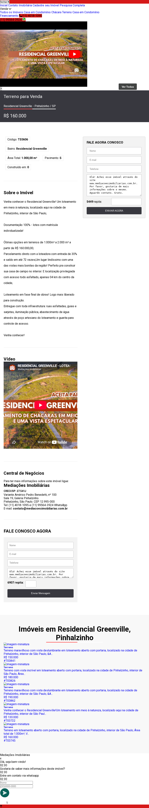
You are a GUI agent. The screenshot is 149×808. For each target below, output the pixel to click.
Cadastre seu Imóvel (46, 5)
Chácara (56, 12)
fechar (4, 2)
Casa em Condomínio (37, 12)
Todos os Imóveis (11, 12)
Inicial (3, 5)
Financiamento (9, 15)
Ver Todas (128, 86)
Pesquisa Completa (72, 5)
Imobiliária (25, 5)
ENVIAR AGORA (114, 210)
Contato (13, 5)
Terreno (67, 12)
